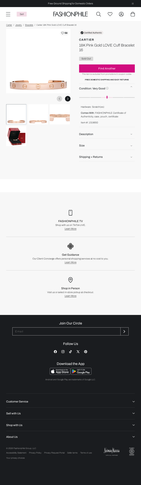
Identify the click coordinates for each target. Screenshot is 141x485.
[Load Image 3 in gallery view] (60, 114)
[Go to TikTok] (70, 351)
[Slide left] (59, 98)
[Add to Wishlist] (64, 33)
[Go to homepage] (70, 14)
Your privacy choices (15, 458)
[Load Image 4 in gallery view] (16, 136)
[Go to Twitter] (78, 351)
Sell (22, 14)
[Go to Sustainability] (131, 452)
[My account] (121, 14)
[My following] (110, 14)
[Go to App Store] (60, 373)
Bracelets (29, 25)
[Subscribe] (124, 331)
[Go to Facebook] (55, 351)
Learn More (71, 228)
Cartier (9, 25)
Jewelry (18, 25)
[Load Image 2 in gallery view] (38, 114)
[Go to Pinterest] (85, 351)
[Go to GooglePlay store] (81, 373)
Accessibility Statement (16, 453)
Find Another (107, 68)
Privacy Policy (35, 453)
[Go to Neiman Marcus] (112, 452)
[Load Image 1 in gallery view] (16, 114)
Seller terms (72, 453)
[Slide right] (67, 98)
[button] (98, 14)
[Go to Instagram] (63, 351)
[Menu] (8, 14)
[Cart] (132, 14)
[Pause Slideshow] (133, 3)
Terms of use (86, 453)
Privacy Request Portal (54, 453)
